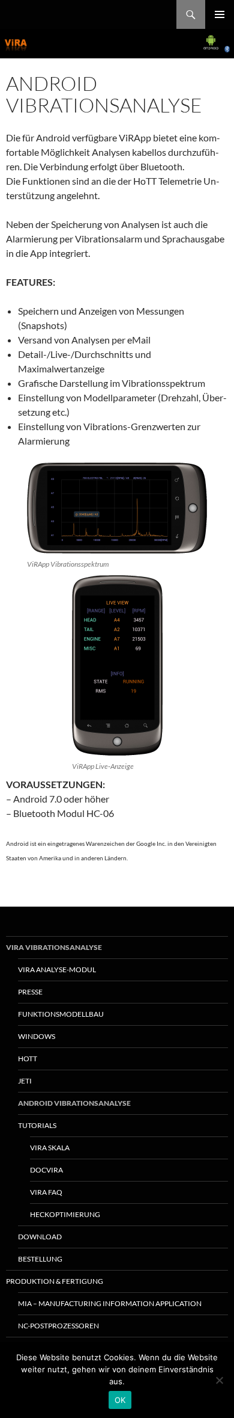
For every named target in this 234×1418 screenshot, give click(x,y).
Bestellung (40, 1258)
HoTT (27, 1058)
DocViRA (46, 1169)
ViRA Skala (50, 1147)
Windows (36, 1036)
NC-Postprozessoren (58, 1325)
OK (120, 1400)
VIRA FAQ (46, 1192)
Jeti (25, 1080)
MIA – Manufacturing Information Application (110, 1303)
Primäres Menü (219, 14)
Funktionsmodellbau (61, 1014)
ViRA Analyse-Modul (57, 969)
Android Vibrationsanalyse (74, 1103)
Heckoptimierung (65, 1214)
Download (40, 1236)
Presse (30, 991)
